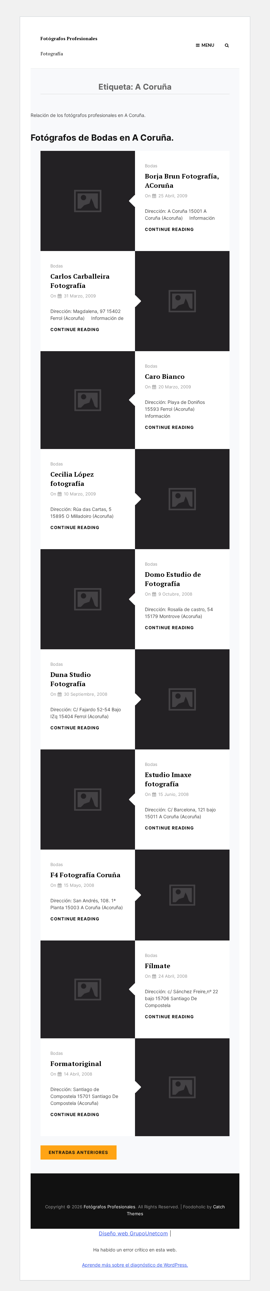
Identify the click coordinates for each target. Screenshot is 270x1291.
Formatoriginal (75, 1063)
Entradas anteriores (78, 1152)
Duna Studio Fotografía (70, 679)
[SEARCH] (227, 45)
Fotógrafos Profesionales (68, 38)
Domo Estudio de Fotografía (173, 579)
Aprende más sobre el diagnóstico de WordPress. (135, 1265)
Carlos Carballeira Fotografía (80, 281)
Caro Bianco (165, 376)
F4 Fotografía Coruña (85, 874)
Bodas (151, 165)
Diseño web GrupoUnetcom (133, 1233)
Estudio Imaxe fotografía (168, 779)
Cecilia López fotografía (72, 479)
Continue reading (169, 229)
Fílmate (157, 965)
